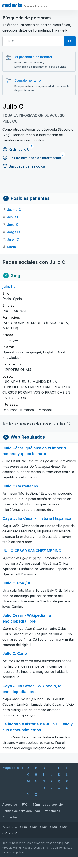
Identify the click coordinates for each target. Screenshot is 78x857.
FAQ (24, 804)
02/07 (23, 827)
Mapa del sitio (12, 768)
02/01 (15, 833)
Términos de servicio (47, 804)
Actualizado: (9, 827)
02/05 (43, 827)
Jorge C (13, 232)
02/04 (53, 827)
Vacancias (52, 811)
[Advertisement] (39, 183)
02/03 (63, 827)
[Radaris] (12, 5)
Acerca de (9, 804)
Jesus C (13, 217)
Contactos (9, 817)
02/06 (33, 827)
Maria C (13, 247)
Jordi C (13, 224)
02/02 (6, 833)
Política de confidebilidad (21, 811)
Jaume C (14, 210)
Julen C (13, 239)
